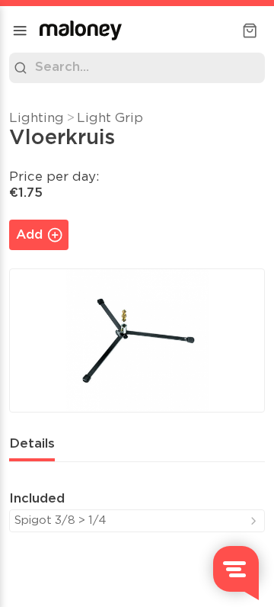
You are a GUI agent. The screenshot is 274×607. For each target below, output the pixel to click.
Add (29, 235)
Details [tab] (32, 444)
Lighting (36, 118)
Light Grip (110, 118)
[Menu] (20, 30)
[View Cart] (249, 30)
